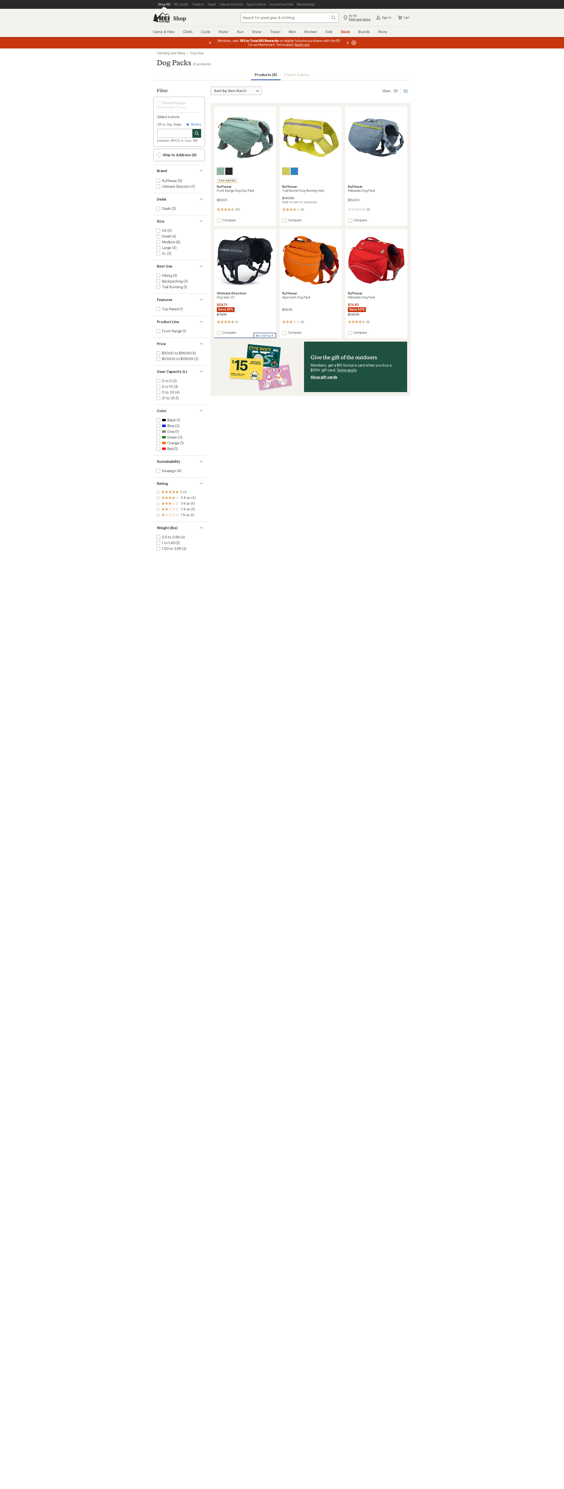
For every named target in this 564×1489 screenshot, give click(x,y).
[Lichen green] (286, 171)
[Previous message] (210, 43)
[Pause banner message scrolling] (353, 43)
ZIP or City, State (169, 124)
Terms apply (346, 370)
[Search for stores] (196, 133)
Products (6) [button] (266, 75)
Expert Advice (296, 75)
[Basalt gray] (229, 171)
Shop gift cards (324, 377)
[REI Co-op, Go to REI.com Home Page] (161, 17)
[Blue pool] (294, 171)
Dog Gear (197, 53)
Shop (179, 18)
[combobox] (289, 18)
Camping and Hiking (171, 53)
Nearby (195, 124)
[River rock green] (220, 171)
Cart (407, 17)
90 (405, 90)
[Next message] (347, 43)
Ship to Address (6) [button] (179, 155)
